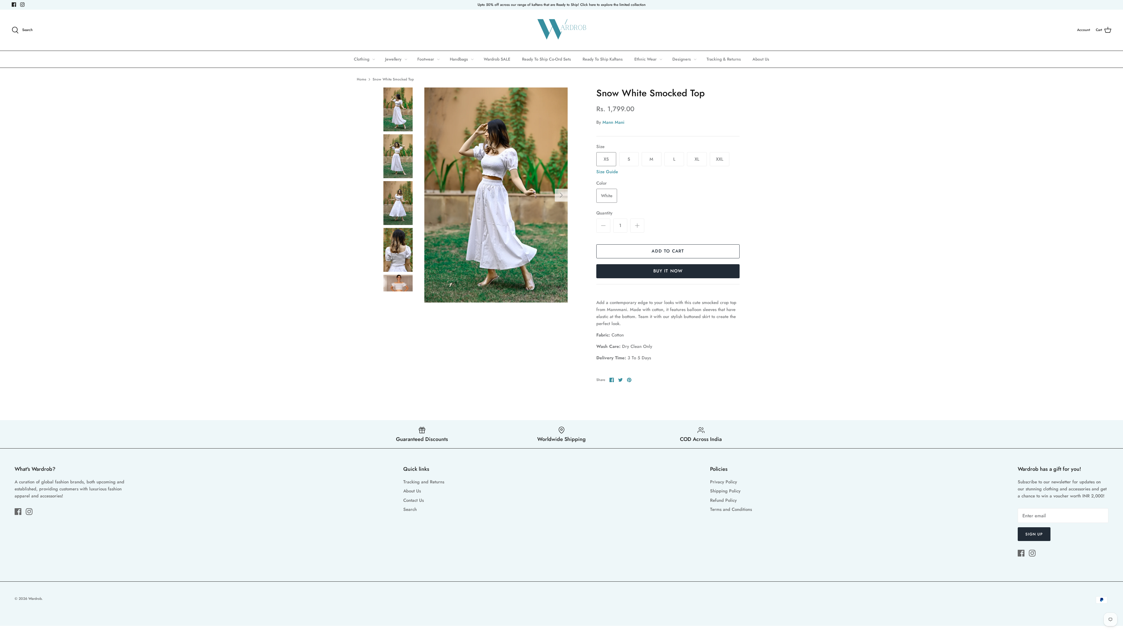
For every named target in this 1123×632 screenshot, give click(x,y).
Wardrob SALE (497, 59)
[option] (496, 195)
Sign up (1034, 534)
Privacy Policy (723, 482)
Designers (681, 59)
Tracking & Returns (724, 59)
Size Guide (607, 171)
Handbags (459, 59)
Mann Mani (613, 122)
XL (697, 159)
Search (410, 509)
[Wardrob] (561, 30)
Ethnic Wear (645, 59)
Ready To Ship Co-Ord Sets (546, 59)
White (606, 196)
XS (606, 159)
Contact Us (413, 500)
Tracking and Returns (423, 482)
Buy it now (668, 271)
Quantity (604, 213)
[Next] (561, 195)
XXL (719, 159)
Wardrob (35, 598)
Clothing (361, 59)
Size (600, 147)
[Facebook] (14, 4)
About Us (760, 59)
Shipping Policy (725, 491)
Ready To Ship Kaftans (603, 59)
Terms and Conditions (731, 509)
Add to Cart (668, 251)
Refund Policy (723, 500)
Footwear (425, 59)
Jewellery (393, 59)
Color (601, 183)
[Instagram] (22, 4)
